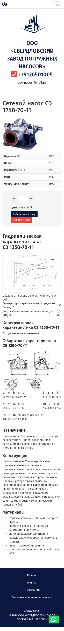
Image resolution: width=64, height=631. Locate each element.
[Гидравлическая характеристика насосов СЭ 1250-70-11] (32, 273)
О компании (32, 590)
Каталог (32, 575)
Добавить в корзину (24, 214)
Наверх (6, 625)
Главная (32, 582)
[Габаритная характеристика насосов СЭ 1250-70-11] (32, 370)
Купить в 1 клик (21, 220)
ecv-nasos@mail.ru (32, 83)
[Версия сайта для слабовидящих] (5, 4)
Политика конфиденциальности (32, 597)
